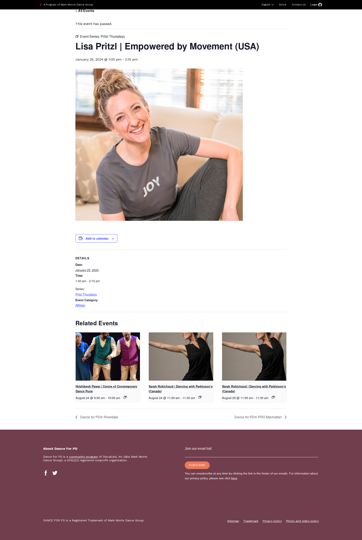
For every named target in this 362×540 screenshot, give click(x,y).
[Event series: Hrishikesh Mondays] (125, 397)
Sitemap (233, 521)
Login (313, 4)
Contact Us (299, 4)
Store (282, 4)
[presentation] (108, 356)
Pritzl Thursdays (86, 294)
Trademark (250, 521)
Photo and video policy (302, 521)
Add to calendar (97, 238)
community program (83, 456)
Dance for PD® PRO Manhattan (258, 417)
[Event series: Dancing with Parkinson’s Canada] (199, 397)
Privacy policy (272, 521)
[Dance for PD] (67, 20)
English (266, 4)
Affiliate (80, 305)
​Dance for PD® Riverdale (98, 417)
